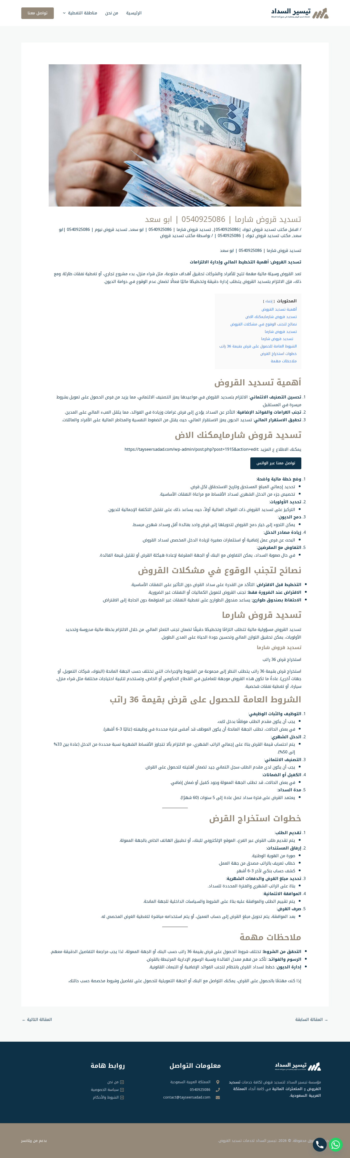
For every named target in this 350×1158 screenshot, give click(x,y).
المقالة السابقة (311, 1019)
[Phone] (320, 1145)
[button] (65, 13)
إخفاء (268, 301)
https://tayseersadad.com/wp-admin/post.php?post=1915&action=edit (191, 449)
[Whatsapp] (336, 1145)
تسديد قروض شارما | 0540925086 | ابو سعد (170, 229)
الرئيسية (134, 13)
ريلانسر (26, 1140)
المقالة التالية (37, 1019)
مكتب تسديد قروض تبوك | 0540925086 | (252, 236)
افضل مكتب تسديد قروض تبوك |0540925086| (255, 229)
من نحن (111, 13)
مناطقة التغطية (82, 13)
